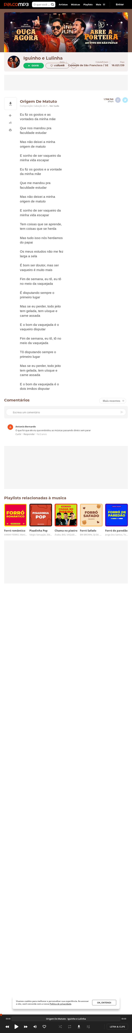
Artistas (63, 4)
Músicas (75, 4)
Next (25, 1026)
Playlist (88, 1026)
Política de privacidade (60, 1003)
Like (44, 1026)
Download (79, 1026)
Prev (7, 1026)
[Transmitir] (97, 1026)
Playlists (87, 4)
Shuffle (60, 1026)
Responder (29, 434)
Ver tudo (54, 105)
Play (16, 1026)
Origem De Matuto (56, 1018)
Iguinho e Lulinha (43, 58)
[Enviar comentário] (122, 412)
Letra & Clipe (117, 1026)
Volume (35, 1026)
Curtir (18, 434)
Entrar (120, 4)
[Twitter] (125, 100)
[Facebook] (118, 100)
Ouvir (35, 65)
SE (106, 65)
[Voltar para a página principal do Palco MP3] (17, 4)
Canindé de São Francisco (85, 65)
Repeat (69, 1026)
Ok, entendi (104, 1002)
